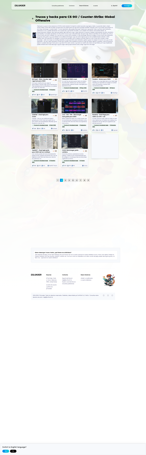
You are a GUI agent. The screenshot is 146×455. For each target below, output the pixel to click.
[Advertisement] (73, 54)
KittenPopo (114, 92)
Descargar (127, 5)
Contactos (71, 5)
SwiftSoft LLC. (81, 295)
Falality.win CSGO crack (69, 79)
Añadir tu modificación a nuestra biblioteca (87, 279)
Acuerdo (95, 5)
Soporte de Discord (67, 278)
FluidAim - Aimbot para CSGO (101, 79)
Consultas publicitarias (58, 5)
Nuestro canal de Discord (69, 282)
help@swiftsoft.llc (67, 280)
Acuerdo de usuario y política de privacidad (51, 286)
